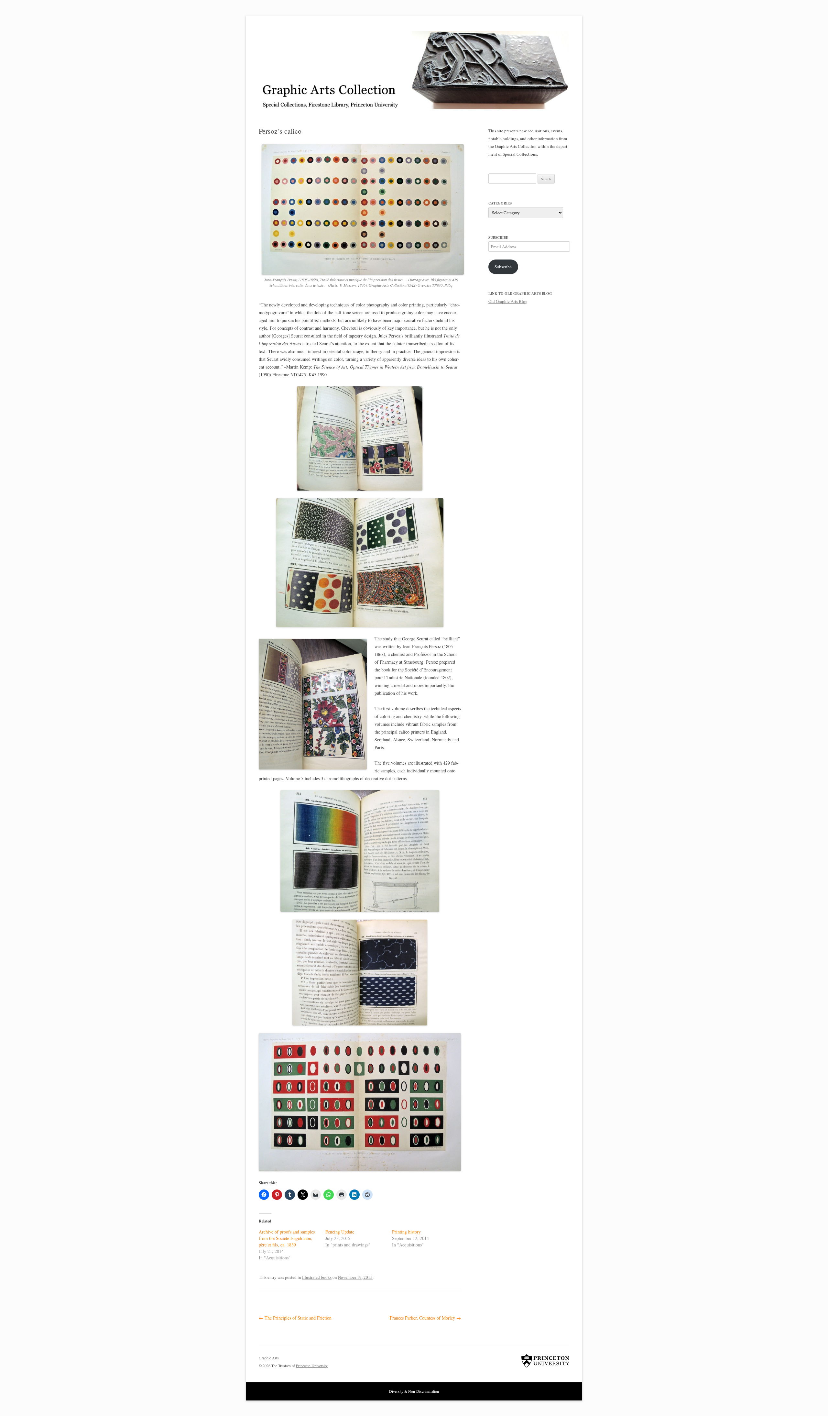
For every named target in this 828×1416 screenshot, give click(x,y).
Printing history (406, 1232)
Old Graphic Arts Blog (508, 301)
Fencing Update (339, 1232)
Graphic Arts (269, 1357)
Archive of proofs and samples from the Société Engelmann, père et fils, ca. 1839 (287, 1238)
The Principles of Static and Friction (295, 1318)
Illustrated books (317, 1277)
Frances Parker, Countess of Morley (425, 1318)
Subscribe (503, 267)
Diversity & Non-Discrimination (414, 1391)
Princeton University (545, 1360)
